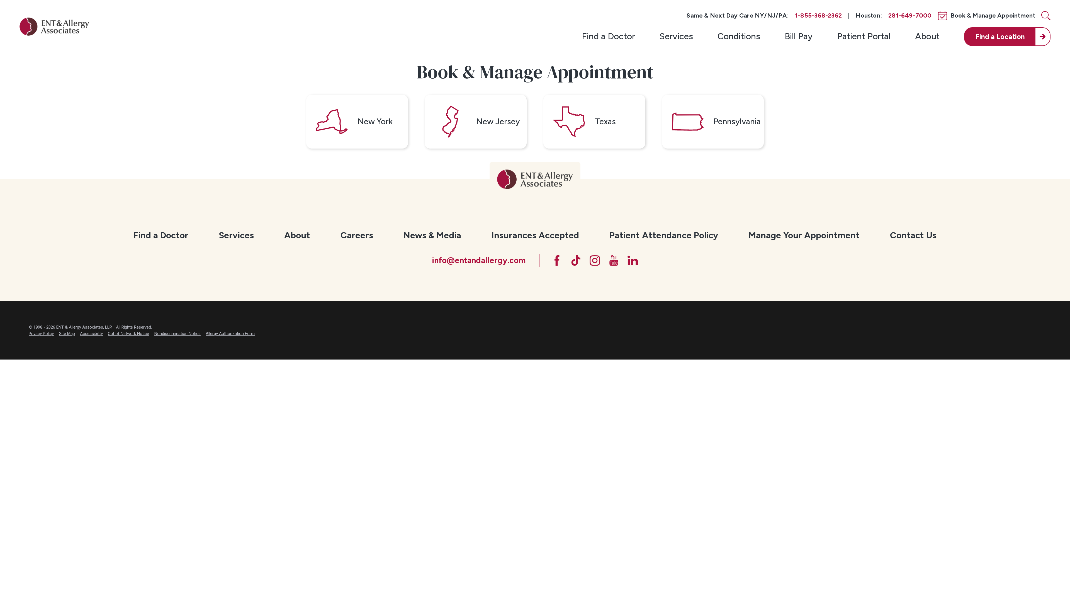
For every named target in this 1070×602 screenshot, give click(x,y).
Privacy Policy (41, 333)
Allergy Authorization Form (230, 333)
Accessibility (91, 333)
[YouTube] (614, 260)
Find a (1000, 36)
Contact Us (913, 235)
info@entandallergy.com (479, 260)
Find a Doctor (608, 36)
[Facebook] (557, 260)
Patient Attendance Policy (663, 235)
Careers (357, 235)
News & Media (432, 235)
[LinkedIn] (633, 260)
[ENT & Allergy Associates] (54, 26)
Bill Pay (799, 36)
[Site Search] (1045, 15)
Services (676, 36)
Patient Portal (864, 36)
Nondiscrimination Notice (177, 333)
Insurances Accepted (535, 235)
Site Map (67, 333)
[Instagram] (595, 260)
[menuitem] (608, 36)
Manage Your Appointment (804, 235)
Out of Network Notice (128, 333)
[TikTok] (576, 260)
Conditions (739, 36)
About (927, 36)
